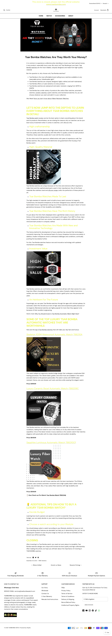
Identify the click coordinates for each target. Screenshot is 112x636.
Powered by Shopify (25, 627)
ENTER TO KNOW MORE (90, 593)
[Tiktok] (96, 610)
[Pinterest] (93, 610)
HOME (41, 16)
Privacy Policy (65, 590)
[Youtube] (86, 610)
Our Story (44, 587)
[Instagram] (90, 610)
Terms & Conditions (67, 596)
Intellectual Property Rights (70, 605)
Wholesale (44, 590)
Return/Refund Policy (68, 602)
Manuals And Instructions (49, 599)
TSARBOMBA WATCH (14, 627)
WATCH (49, 16)
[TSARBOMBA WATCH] (56, 10)
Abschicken (89, 605)
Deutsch (105, 3)
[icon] (99, 610)
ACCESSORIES (60, 16)
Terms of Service (66, 593)
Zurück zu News (56, 565)
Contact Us (45, 593)
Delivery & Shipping (67, 599)
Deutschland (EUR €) (94, 3)
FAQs (63, 587)
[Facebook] (83, 610)
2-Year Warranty (46, 596)
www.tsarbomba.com (56, 4)
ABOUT (70, 16)
